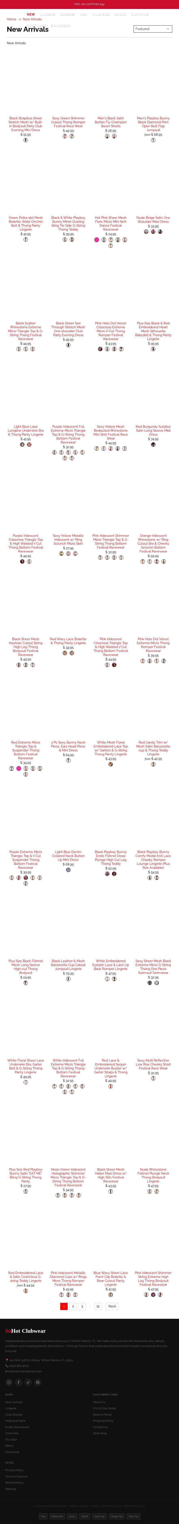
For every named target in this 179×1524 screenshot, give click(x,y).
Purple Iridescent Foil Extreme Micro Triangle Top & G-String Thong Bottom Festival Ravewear (68, 434)
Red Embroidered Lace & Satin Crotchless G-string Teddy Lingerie (25, 1277)
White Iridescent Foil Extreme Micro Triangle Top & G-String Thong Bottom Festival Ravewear (68, 1068)
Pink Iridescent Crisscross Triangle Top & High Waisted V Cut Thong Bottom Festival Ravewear (110, 647)
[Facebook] (18, 1382)
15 (98, 1306)
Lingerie (10, 1408)
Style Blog (100, 1433)
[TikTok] (28, 1382)
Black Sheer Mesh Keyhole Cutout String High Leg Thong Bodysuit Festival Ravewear (25, 647)
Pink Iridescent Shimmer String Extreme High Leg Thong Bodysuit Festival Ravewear (153, 1279)
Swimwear (60, 25)
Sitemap (10, 1489)
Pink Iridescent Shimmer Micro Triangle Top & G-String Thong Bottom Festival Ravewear (110, 541)
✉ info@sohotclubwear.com (23, 1371)
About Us (99, 1402)
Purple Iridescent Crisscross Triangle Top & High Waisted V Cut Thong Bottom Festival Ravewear (26, 543)
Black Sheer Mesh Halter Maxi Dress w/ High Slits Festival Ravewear (111, 1175)
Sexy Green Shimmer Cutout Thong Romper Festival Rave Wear (68, 122)
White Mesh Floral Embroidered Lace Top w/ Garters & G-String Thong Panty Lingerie (111, 748)
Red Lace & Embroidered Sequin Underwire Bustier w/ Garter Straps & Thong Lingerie (110, 1068)
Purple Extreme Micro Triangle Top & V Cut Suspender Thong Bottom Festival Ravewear (25, 860)
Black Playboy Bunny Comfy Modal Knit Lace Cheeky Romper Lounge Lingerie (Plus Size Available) (153, 860)
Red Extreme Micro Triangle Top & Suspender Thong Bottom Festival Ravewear (25, 750)
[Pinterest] (37, 1382)
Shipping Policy (103, 1420)
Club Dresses (14, 1414)
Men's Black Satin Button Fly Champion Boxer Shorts (111, 122)
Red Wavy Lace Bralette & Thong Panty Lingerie (68, 641)
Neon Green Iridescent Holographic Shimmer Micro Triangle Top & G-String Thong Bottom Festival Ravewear (68, 1177)
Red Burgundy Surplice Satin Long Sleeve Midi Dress (153, 430)
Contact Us (100, 1427)
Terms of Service (16, 1476)
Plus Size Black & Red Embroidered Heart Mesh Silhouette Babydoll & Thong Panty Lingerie (153, 331)
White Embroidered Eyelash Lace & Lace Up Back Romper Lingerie (110, 965)
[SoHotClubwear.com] (13, 20)
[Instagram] (9, 1382)
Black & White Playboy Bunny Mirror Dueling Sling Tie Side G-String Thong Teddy (68, 223)
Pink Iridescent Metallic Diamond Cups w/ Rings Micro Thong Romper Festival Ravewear (68, 1279)
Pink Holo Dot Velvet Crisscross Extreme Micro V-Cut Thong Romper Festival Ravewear (110, 331)
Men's (9, 1445)
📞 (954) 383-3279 (17, 1365)
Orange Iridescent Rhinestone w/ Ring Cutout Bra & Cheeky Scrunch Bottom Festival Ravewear (153, 543)
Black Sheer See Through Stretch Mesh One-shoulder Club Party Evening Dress (68, 329)
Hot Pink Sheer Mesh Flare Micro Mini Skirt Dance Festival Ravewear (111, 223)
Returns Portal (102, 1414)
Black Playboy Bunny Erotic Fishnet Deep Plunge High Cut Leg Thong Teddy (111, 858)
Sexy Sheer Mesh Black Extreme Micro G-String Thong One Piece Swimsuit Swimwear (153, 967)
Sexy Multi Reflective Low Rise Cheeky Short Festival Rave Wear (153, 1064)
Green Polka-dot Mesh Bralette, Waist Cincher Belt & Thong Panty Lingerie (26, 223)
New (31, 14)
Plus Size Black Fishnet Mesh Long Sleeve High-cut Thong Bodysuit (26, 967)
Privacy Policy (14, 1470)
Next (112, 1306)
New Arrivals (13, 1402)
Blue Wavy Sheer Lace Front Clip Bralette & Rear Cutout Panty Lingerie (111, 1279)
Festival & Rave (15, 1420)
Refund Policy (14, 1482)
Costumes (12, 1433)
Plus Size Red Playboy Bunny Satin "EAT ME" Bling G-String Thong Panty (25, 1175)
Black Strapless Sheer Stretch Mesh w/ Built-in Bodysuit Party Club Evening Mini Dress (26, 124)
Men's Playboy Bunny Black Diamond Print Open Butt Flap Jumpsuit (153, 124)
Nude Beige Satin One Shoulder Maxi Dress (153, 220)
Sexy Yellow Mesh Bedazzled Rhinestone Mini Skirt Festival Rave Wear (110, 432)
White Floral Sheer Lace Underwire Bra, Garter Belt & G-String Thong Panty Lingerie (25, 1066)
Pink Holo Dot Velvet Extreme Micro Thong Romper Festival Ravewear (153, 645)
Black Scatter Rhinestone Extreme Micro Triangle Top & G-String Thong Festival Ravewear (25, 331)
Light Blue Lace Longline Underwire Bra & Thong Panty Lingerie (26, 430)
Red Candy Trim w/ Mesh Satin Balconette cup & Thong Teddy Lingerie (153, 748)
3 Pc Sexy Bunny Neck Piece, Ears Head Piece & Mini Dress (68, 746)
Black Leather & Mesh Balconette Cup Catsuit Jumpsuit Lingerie (68, 965)
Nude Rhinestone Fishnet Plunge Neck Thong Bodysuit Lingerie (153, 1175)
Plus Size (101, 14)
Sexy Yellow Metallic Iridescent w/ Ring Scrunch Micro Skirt (68, 540)
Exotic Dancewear (17, 1427)
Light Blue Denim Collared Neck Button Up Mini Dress (68, 856)
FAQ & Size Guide (104, 1408)
